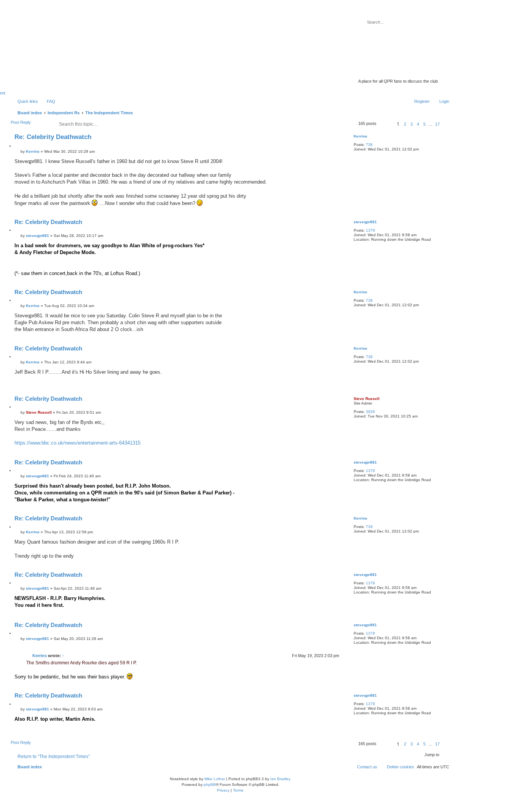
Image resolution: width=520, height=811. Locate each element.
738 (369, 144)
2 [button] (405, 124)
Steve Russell (367, 399)
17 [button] (437, 124)
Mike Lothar (214, 779)
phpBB (210, 784)
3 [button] (411, 124)
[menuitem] (47, 101)
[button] (386, 124)
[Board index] (389, 70)
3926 (370, 411)
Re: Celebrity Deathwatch (52, 137)
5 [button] (424, 124)
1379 (370, 230)
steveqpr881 (365, 222)
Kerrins (360, 136)
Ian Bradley (280, 779)
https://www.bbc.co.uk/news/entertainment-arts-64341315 (77, 443)
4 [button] (418, 124)
